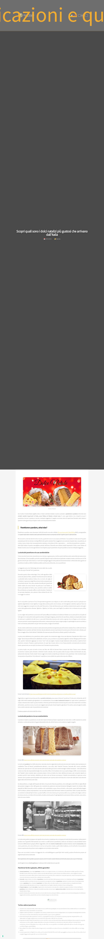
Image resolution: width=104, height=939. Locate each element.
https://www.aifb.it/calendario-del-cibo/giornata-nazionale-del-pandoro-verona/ (45, 760)
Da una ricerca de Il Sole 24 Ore (66, 532)
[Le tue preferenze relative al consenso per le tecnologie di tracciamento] (2, 936)
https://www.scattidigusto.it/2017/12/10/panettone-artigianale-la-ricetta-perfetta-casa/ (52, 694)
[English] (75, 15)
